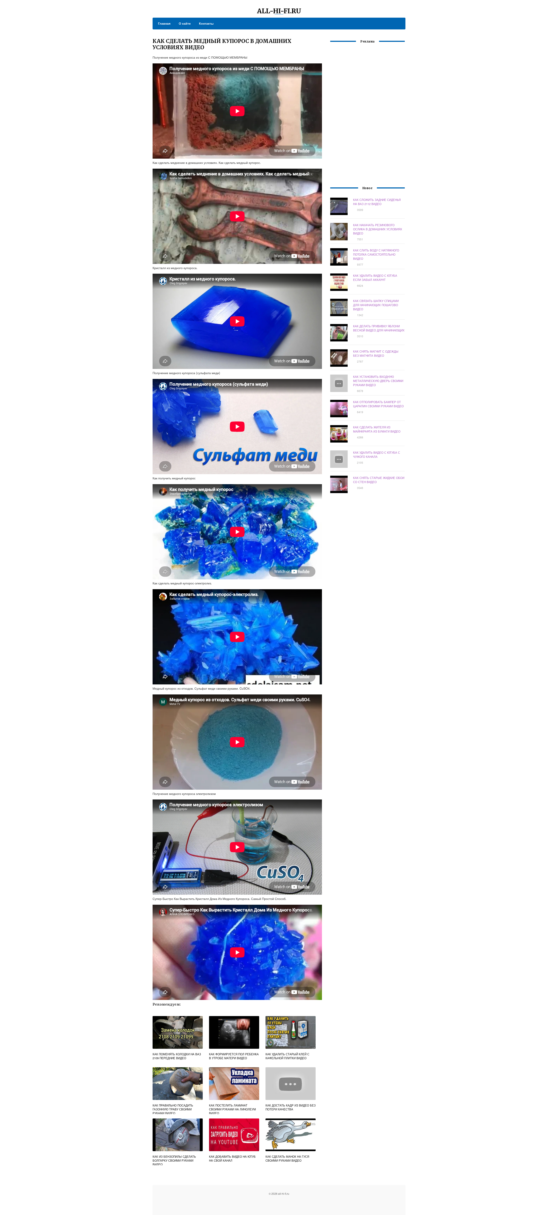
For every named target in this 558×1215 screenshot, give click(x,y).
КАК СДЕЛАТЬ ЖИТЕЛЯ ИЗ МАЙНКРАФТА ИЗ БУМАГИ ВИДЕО (376, 429)
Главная (164, 23)
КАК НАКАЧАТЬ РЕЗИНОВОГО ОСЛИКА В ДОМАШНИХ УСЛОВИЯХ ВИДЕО (377, 229)
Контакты (206, 23)
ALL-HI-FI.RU (279, 11)
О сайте (185, 23)
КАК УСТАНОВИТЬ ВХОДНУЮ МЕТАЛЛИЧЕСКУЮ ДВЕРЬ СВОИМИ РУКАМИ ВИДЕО (378, 381)
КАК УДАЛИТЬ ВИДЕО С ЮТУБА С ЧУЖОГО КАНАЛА (376, 454)
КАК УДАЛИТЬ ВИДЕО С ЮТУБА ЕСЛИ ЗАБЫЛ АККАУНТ (375, 277)
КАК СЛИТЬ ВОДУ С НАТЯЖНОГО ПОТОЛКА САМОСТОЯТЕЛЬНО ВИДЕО (376, 254)
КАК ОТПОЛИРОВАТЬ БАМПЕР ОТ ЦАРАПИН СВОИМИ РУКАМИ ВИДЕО (378, 404)
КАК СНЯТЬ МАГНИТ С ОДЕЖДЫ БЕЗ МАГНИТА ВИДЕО (375, 353)
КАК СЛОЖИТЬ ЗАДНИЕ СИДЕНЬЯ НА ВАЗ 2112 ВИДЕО (377, 202)
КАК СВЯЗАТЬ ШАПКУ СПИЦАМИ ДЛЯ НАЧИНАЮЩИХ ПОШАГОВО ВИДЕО (376, 305)
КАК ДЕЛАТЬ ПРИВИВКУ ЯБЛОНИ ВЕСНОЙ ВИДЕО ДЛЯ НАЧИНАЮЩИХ (379, 328)
